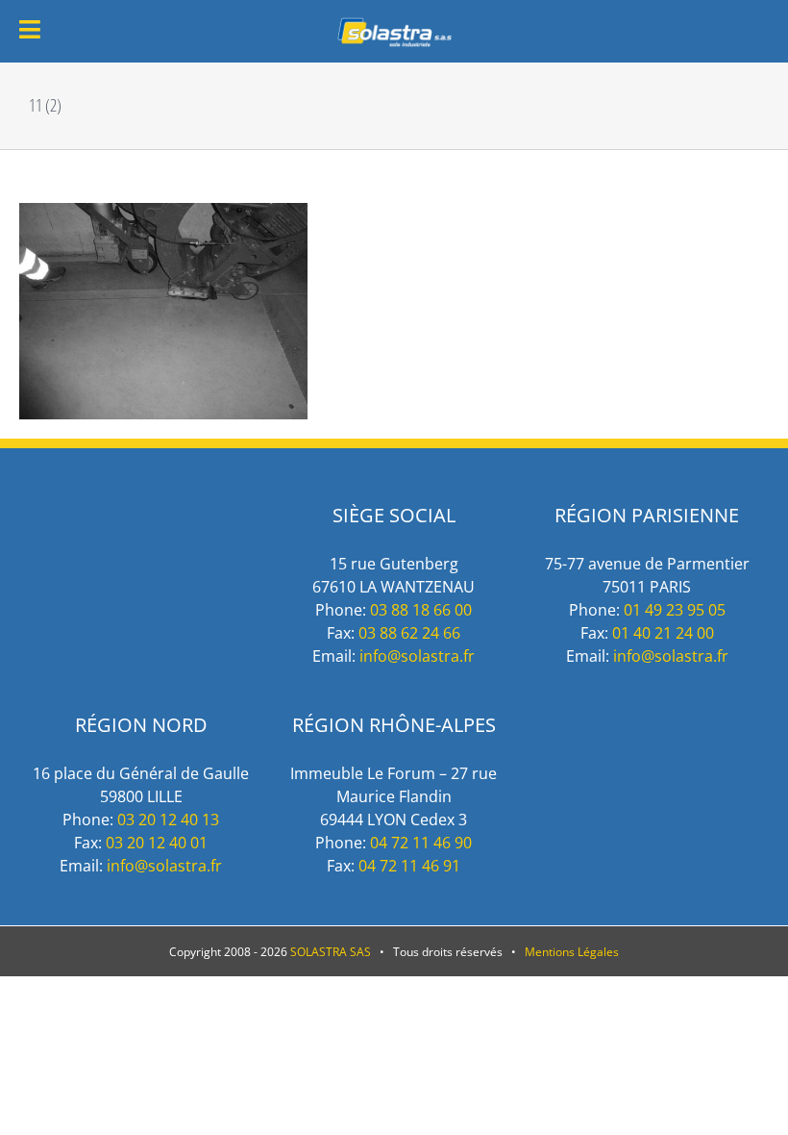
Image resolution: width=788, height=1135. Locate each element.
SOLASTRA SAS (330, 952)
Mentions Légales (572, 952)
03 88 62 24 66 (409, 632)
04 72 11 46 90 (421, 842)
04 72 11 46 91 (409, 865)
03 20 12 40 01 (157, 842)
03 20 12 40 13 (168, 819)
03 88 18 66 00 (421, 609)
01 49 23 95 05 (675, 609)
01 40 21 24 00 (663, 632)
